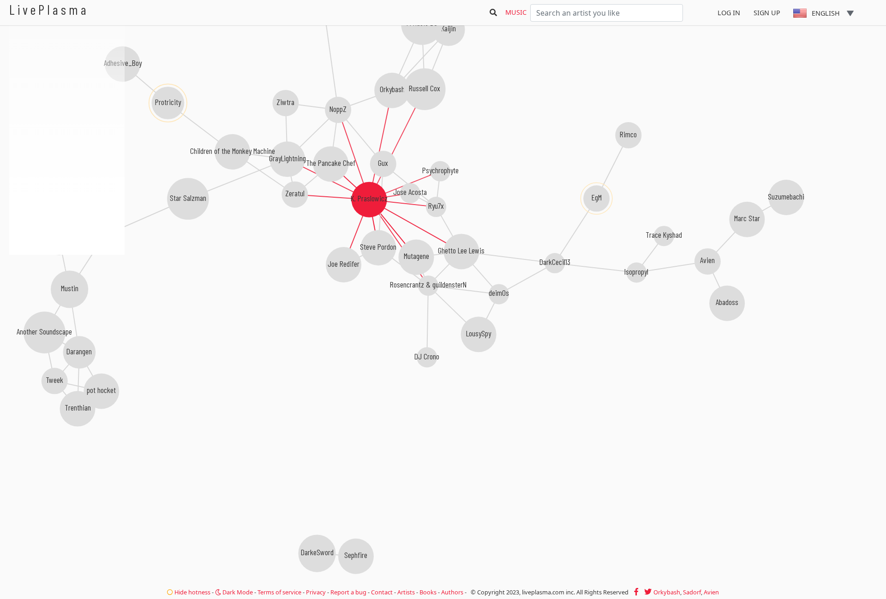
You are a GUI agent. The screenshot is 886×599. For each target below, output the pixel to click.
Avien (711, 592)
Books (428, 592)
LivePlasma (49, 9)
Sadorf (692, 592)
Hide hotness (191, 592)
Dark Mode (237, 592)
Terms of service (279, 592)
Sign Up (767, 12)
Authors (452, 592)
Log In (729, 12)
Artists (406, 592)
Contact (382, 592)
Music (516, 12)
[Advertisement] (67, 304)
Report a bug (348, 592)
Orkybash (666, 592)
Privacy (316, 592)
